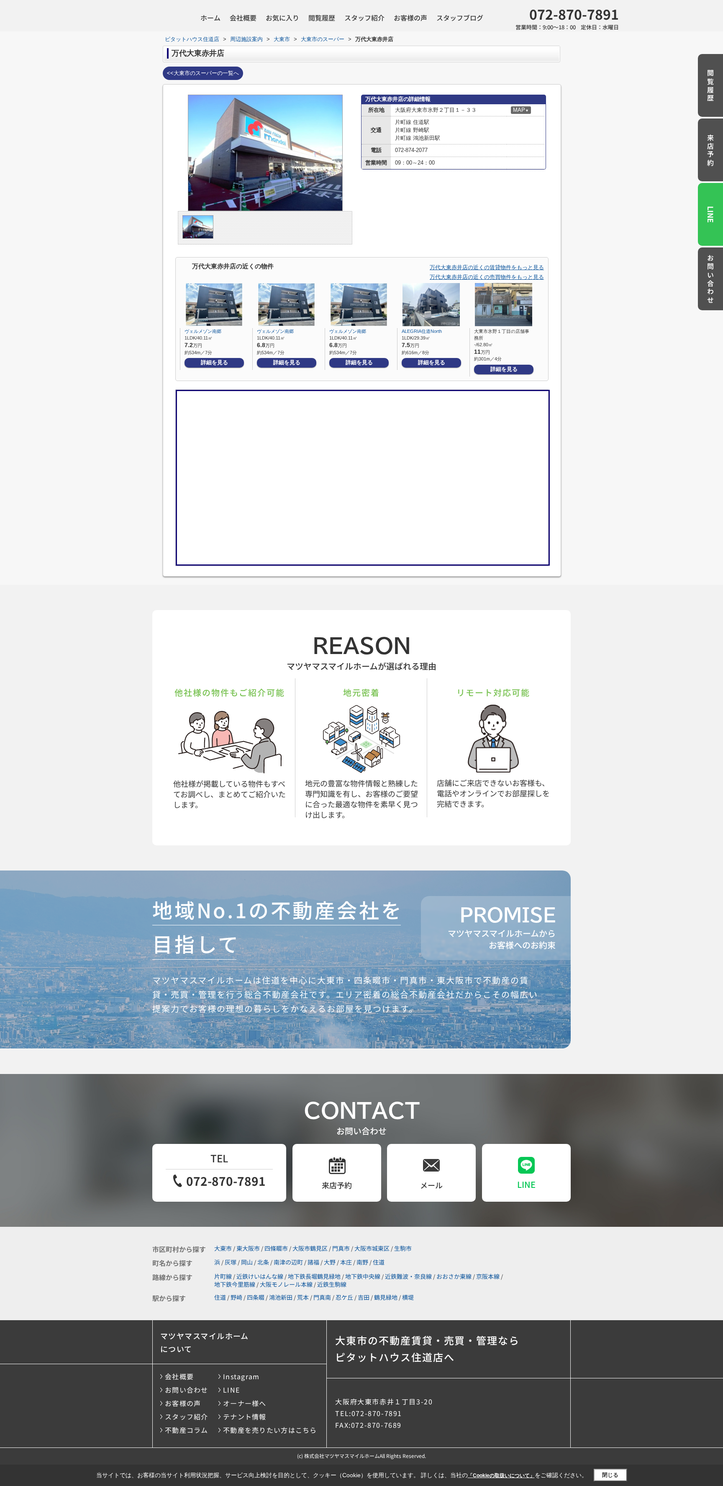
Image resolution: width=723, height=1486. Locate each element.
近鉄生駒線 (331, 1284)
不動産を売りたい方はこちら (270, 1430)
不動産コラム (186, 1430)
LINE (710, 214)
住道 (379, 1262)
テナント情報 (245, 1416)
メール (431, 1185)
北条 (263, 1262)
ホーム (210, 18)
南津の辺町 (288, 1262)
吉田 (363, 1297)
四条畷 (255, 1297)
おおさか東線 (454, 1276)
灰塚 (230, 1262)
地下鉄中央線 (362, 1276)
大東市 (223, 1248)
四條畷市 (276, 1248)
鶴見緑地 (385, 1297)
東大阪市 (248, 1248)
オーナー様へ (245, 1403)
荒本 (303, 1297)
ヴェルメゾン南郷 (203, 331)
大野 (330, 1262)
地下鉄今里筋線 (234, 1284)
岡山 (247, 1262)
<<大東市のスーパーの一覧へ (203, 73)
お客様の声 (410, 18)
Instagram (241, 1376)
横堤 (408, 1297)
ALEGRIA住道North (422, 331)
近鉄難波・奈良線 (408, 1276)
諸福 (313, 1262)
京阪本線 (488, 1276)
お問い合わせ (710, 280)
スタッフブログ (459, 18)
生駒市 (403, 1248)
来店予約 (710, 150)
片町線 (223, 1276)
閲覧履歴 (321, 18)
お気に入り (282, 18)
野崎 (236, 1297)
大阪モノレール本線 (286, 1284)
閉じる (610, 1475)
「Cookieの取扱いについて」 (501, 1475)
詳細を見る (214, 362)
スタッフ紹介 (364, 18)
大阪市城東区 (372, 1248)
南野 (362, 1262)
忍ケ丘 (344, 1297)
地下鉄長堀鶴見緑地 (314, 1276)
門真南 (322, 1297)
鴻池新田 (280, 1297)
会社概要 (243, 18)
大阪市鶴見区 (310, 1248)
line (526, 1184)
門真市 (341, 1248)
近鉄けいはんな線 (259, 1276)
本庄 (346, 1262)
